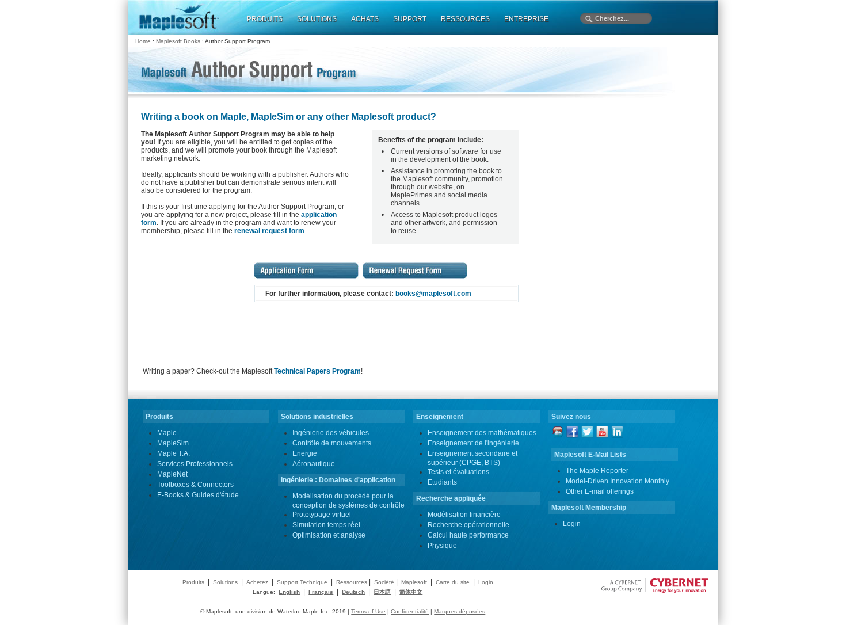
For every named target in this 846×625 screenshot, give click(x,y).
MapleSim (173, 443)
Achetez (257, 582)
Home (143, 41)
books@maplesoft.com (433, 293)
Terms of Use (368, 611)
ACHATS (365, 19)
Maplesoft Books (178, 41)
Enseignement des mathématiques (482, 433)
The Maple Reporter (597, 471)
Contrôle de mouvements (331, 443)
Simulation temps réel (326, 525)
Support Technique (302, 582)
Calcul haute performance (468, 535)
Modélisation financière (464, 514)
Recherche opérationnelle (468, 525)
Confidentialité (410, 611)
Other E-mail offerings (600, 491)
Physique (442, 546)
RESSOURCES (465, 19)
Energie (304, 453)
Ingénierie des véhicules (330, 433)
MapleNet (172, 474)
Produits (193, 582)
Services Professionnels (195, 464)
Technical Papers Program (317, 371)
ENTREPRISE (526, 19)
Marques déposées (459, 611)
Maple (167, 433)
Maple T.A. (173, 453)
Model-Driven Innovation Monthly (617, 481)
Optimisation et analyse (328, 535)
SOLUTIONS (317, 19)
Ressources (352, 582)
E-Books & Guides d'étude (198, 495)
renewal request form (269, 231)
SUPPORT (409, 19)
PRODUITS (265, 19)
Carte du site (453, 582)
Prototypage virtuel (321, 514)
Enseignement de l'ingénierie (473, 443)
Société (384, 582)
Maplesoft (414, 582)
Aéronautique (313, 464)
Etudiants (442, 482)
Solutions (225, 582)
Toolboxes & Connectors (195, 485)
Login (572, 524)
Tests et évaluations (458, 472)
